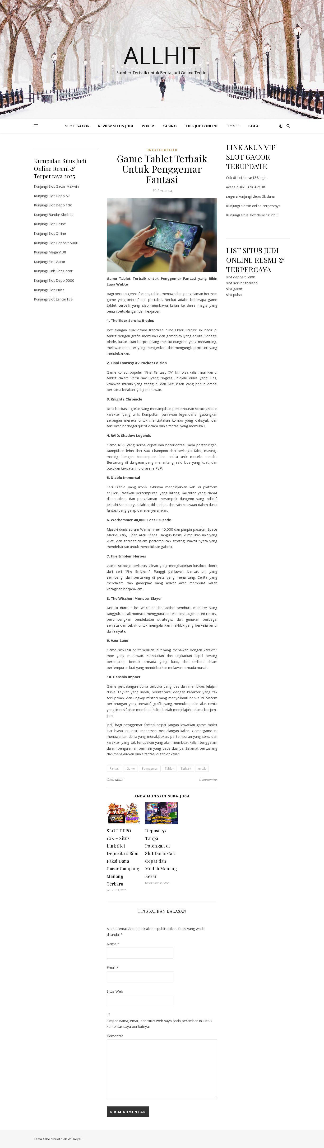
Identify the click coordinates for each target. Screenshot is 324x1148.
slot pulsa (234, 294)
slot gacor (234, 288)
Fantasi (114, 769)
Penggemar (149, 769)
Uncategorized (162, 150)
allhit (119, 779)
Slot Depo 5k (59, 195)
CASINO (170, 126)
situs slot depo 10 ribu (259, 215)
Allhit (162, 55)
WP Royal (74, 1139)
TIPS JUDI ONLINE (201, 126)
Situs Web (115, 991)
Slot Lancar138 (61, 299)
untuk (202, 769)
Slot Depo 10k (60, 205)
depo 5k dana (264, 196)
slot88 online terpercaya (261, 205)
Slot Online (57, 223)
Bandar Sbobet (61, 214)
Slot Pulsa (57, 289)
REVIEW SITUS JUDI (115, 126)
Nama (113, 943)
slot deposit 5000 (240, 277)
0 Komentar (208, 779)
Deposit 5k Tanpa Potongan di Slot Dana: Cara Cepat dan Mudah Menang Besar (161, 853)
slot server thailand (242, 283)
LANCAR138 (255, 187)
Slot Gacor (57, 261)
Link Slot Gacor (61, 270)
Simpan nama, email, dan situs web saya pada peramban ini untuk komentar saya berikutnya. (159, 1023)
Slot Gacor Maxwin (64, 186)
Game (131, 769)
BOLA (253, 126)
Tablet (169, 769)
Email (112, 967)
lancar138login (254, 177)
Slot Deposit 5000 (63, 242)
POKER (148, 126)
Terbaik (186, 769)
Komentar (115, 1036)
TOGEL (233, 126)
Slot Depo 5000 (61, 280)
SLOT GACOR (77, 126)
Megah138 (57, 252)
